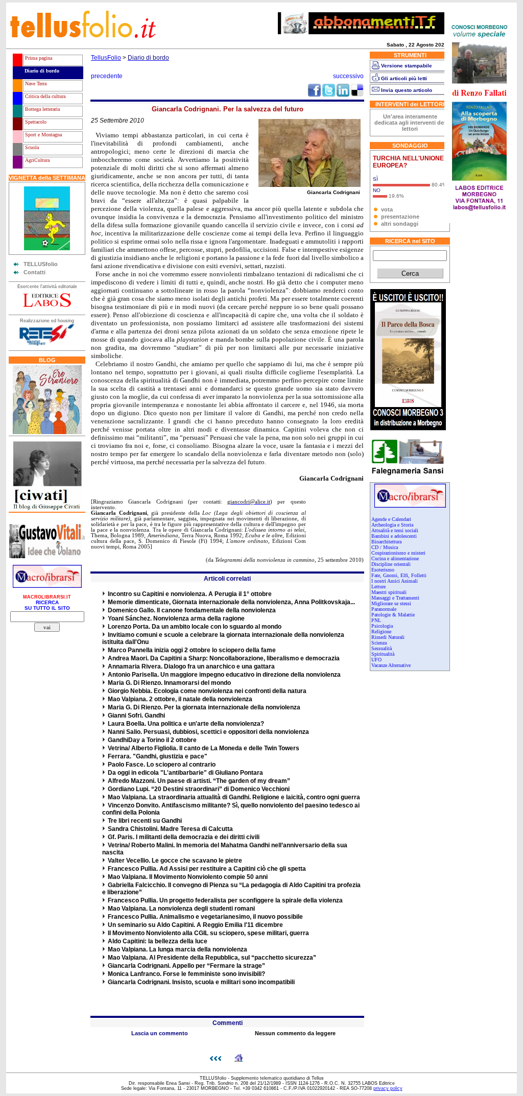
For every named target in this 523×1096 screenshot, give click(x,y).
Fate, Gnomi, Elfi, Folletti (398, 575)
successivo (348, 76)
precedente (107, 76)
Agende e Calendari (391, 519)
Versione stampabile (406, 65)
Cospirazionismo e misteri (398, 553)
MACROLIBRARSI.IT (47, 597)
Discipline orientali (391, 564)
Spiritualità (382, 654)
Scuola (31, 147)
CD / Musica (384, 547)
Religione (381, 631)
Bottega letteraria (41, 109)
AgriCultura (36, 160)
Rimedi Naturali (388, 637)
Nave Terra (34, 83)
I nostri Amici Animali (394, 581)
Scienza (379, 643)
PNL (376, 620)
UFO (376, 659)
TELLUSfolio (40, 264)
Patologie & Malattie (393, 614)
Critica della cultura (44, 96)
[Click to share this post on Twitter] (328, 94)
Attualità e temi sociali (394, 530)
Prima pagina (37, 58)
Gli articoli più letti (404, 78)
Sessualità (381, 648)
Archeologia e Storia (392, 525)
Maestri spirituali (389, 592)
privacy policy (387, 1088)
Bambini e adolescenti (394, 536)
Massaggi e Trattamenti (395, 598)
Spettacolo (34, 122)
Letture (378, 586)
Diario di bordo (41, 71)
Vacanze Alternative (391, 665)
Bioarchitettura (386, 541)
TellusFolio (106, 57)
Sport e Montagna (42, 134)
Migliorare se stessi (391, 603)
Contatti (34, 272)
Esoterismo (382, 570)
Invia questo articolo (406, 90)
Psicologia (382, 626)
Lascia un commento (159, 1033)
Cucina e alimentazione (395, 558)
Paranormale (383, 609)
